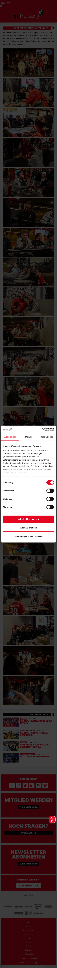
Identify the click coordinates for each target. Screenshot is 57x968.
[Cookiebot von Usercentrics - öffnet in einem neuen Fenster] (42, 429)
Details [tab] (28, 437)
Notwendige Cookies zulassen (29, 536)
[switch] (50, 491)
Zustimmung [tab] (10, 437)
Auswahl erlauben (28, 528)
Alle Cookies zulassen (28, 519)
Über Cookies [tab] (46, 437)
